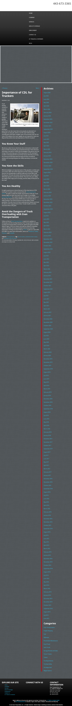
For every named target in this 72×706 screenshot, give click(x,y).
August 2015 (47, 532)
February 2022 (47, 272)
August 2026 (47, 92)
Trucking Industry (10, 236)
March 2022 (47, 269)
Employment (33, 30)
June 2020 (46, 339)
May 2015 (46, 542)
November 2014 (48, 562)
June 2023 (46, 219)
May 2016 (46, 502)
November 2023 (48, 202)
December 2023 (48, 199)
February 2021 (47, 312)
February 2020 (47, 352)
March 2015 (47, 548)
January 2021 (47, 315)
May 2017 (46, 462)
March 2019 (47, 389)
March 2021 (47, 309)
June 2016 (46, 499)
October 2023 (47, 206)
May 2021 (46, 302)
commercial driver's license (31, 236)
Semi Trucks (47, 647)
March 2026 (47, 109)
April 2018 (46, 425)
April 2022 (46, 265)
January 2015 (47, 555)
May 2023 (46, 222)
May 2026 (46, 102)
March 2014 (47, 588)
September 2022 (48, 249)
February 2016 (47, 512)
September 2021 (48, 289)
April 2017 (46, 465)
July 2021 (46, 295)
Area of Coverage (34, 26)
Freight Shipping (48, 631)
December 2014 (48, 558)
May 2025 (46, 142)
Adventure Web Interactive (57, 704)
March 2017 (47, 469)
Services (31, 22)
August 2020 (47, 332)
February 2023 (47, 232)
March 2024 (47, 189)
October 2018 (47, 405)
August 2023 (47, 212)
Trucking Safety (48, 664)
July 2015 (46, 535)
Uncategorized (48, 667)
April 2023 (46, 226)
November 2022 (48, 242)
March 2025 (47, 149)
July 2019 (46, 375)
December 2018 (48, 399)
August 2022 (47, 252)
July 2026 (46, 96)
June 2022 (46, 259)
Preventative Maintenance (51, 641)
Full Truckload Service (20, 701)
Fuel (45, 634)
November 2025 (48, 122)
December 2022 (48, 239)
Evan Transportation (49, 627)
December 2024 (48, 159)
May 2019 (46, 382)
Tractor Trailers (48, 654)
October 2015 (47, 525)
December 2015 (48, 519)
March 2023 (47, 229)
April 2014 (46, 585)
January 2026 (47, 116)
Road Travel (47, 644)
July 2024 (46, 176)
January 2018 (47, 435)
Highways (46, 637)
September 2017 (48, 449)
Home (30, 13)
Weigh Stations (48, 670)
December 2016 (48, 478)
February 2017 (47, 472)
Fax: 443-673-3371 (54, 694)
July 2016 (46, 495)
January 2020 (47, 355)
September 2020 (48, 329)
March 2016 (47, 509)
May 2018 (46, 422)
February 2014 (47, 592)
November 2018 (48, 402)
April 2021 (46, 305)
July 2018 (46, 415)
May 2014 (46, 582)
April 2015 (46, 545)
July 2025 (46, 136)
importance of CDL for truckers (10, 238)
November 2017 (48, 442)
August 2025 (47, 132)
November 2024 (48, 162)
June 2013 (46, 618)
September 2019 (48, 369)
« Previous (4, 88)
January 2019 (47, 395)
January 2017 (47, 475)
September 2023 (48, 209)
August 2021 (47, 292)
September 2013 (48, 608)
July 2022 (46, 256)
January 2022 (47, 275)
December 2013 (48, 598)
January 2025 (47, 156)
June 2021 (46, 299)
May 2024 (46, 182)
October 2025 (47, 126)
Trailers (46, 657)
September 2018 (48, 409)
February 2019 (47, 392)
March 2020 (47, 349)
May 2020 (46, 342)
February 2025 (47, 152)
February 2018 (47, 432)
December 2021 (48, 279)
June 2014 (46, 578)
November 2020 (48, 322)
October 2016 (47, 485)
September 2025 (48, 129)
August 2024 (47, 172)
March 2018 (47, 429)
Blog (30, 43)
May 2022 (46, 262)
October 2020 (47, 325)
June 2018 (46, 419)
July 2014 (46, 575)
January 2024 (47, 196)
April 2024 (46, 186)
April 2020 (46, 345)
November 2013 (48, 602)
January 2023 (47, 236)
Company (31, 17)
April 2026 (46, 106)
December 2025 (48, 119)
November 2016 (48, 482)
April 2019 (46, 385)
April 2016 (46, 505)
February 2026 (47, 112)
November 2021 (48, 282)
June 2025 (46, 139)
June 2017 (46, 459)
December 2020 (48, 319)
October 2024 (47, 166)
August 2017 (47, 452)
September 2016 (48, 488)
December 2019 (48, 359)
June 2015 (46, 538)
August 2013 (47, 612)
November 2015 (48, 522)
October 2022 (47, 246)
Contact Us (32, 35)
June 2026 (46, 99)
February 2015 (47, 552)
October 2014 (47, 565)
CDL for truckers (21, 236)
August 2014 (47, 572)
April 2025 (46, 146)
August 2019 (47, 372)
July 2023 (46, 216)
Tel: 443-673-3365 (54, 693)
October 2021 (47, 285)
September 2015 (48, 528)
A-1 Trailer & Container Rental (53, 700)
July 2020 (46, 335)
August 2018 (47, 412)
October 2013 (47, 605)
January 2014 (47, 595)
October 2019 (47, 365)
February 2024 (47, 192)
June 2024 (46, 179)
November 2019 (48, 362)
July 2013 (46, 615)
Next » (37, 88)
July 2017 (46, 455)
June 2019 (46, 379)
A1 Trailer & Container (36, 39)
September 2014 (48, 568)
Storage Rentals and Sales (51, 651)
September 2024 (48, 169)
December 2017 (48, 439)
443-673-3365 (62, 3)
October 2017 (47, 445)
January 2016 (47, 515)
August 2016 (47, 492)
